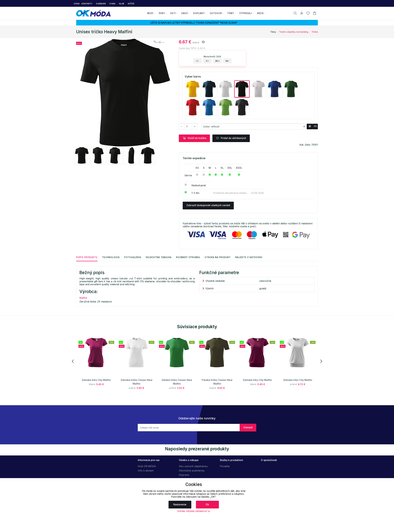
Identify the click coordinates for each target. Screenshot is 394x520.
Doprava (184, 474)
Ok (207, 504)
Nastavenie (179, 504)
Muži (150, 13)
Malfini (83, 297)
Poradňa (225, 466)
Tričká (315, 32)
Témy (230, 13)
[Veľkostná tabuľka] (309, 126)
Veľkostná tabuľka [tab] (158, 257)
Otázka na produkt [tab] (218, 257)
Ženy (162, 13)
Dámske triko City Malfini (96, 379)
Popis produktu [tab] (86, 257)
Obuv (184, 13)
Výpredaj (245, 13)
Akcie (260, 13)
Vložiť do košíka (196, 138)
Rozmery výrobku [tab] (188, 257)
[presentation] (73, 361)
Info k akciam (146, 470)
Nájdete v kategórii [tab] (248, 257)
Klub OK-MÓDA (147, 466)
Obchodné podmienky (192, 470)
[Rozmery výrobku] (315, 126)
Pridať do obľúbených (233, 138)
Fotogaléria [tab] (132, 257)
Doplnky (199, 13)
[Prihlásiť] (302, 13)
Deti (173, 13)
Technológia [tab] (111, 257)
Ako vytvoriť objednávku (193, 466)
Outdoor (216, 13)
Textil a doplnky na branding (293, 32)
